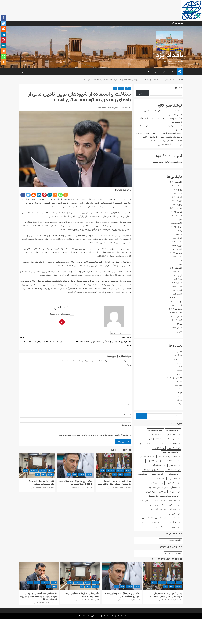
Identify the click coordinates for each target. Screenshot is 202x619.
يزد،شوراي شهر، (173, 483)
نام (129, 404)
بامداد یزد (169, 55)
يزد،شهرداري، (174, 478)
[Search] (21, 71)
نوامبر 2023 (176, 301)
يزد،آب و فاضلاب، (173, 439)
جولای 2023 (176, 316)
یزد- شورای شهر (174, 526)
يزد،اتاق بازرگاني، (155, 439)
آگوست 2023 (176, 312)
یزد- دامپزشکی (174, 513)
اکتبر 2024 (177, 260)
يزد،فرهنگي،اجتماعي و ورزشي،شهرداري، (164, 487)
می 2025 (178, 234)
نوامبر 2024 (176, 256)
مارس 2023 (176, 331)
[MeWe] (49, 195)
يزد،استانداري (145, 443)
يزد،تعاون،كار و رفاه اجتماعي (169, 456)
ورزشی (179, 400)
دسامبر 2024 (176, 253)
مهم (157, 72)
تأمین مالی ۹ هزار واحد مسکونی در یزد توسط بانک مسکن (38, 483)
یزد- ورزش (159, 526)
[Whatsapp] (60, 195)
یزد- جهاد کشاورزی (158, 509)
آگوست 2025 (176, 223)
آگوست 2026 (176, 182)
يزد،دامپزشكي (174, 465)
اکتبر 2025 (177, 215)
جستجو (178, 87)
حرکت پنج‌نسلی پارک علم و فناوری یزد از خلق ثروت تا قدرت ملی (75, 483)
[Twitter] (28, 195)
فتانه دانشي (124, 108)
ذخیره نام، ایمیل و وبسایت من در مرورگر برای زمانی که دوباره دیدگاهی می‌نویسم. (92, 435)
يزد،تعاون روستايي (146, 456)
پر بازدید (119, 471)
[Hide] (1, 67)
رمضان (179, 381)
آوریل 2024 (177, 282)
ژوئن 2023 (177, 320)
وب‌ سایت (126, 424)
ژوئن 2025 (177, 230)
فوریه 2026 (177, 200)
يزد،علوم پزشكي (157, 483)
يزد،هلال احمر (174, 500)
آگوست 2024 (176, 268)
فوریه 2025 (177, 245)
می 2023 (178, 324)
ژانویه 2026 (177, 204)
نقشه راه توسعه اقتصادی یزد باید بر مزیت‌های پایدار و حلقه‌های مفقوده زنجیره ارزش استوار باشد (38, 596)
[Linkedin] (39, 195)
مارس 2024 (177, 286)
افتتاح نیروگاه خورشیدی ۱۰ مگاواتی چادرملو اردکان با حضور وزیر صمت (103, 341)
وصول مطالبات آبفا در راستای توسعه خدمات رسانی (42, 339)
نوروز (180, 396)
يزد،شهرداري (142, 474)
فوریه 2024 (177, 290)
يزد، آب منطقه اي (155, 430)
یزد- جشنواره (175, 509)
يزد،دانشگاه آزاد (158, 465)
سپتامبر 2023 (175, 309)
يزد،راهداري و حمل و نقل (152, 469)
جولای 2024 (176, 271)
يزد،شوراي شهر (159, 478)
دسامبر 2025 (176, 208)
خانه (173, 72)
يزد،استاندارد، (160, 443)
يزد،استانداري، (174, 447)
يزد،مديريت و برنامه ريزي (120, 333)
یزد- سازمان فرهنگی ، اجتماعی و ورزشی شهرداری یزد (159, 518)
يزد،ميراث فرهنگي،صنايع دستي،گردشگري (163, 496)
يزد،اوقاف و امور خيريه (171, 452)
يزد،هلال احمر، (159, 500)
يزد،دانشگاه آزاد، (173, 469)
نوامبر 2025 (176, 212)
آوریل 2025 (177, 238)
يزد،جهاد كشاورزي (173, 461)
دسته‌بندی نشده (174, 377)
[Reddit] (33, 195)
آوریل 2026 (177, 197)
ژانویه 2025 (177, 249)
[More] (65, 195)
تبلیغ (179, 362)
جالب (179, 366)
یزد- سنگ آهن (174, 522)
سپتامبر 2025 (175, 219)
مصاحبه (148, 72)
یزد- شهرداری (143, 522)
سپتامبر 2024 (175, 264)
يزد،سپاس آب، (174, 474)
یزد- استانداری (174, 505)
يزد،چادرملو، (144, 500)
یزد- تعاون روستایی (156, 505)
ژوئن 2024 (177, 275)
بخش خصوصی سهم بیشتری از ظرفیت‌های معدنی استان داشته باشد (114, 483)
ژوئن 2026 (177, 189)
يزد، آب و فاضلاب (155, 434)
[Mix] (55, 195)
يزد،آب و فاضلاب (173, 434)
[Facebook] (22, 195)
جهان (179, 373)
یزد (115, 88)
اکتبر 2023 (177, 305)
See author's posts (72, 315)
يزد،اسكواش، (159, 447)
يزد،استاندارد (175, 443)
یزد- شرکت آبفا (158, 522)
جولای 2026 (177, 185)
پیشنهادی (111, 471)
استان (165, 72)
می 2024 (178, 279)
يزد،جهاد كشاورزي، (154, 461)
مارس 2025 (176, 241)
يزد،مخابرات (175, 491)
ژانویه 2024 (177, 294)
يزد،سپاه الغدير (158, 474)
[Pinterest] (44, 195)
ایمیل (127, 414)
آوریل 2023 (177, 327)
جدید (102, 471)
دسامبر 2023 (176, 297)
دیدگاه (127, 365)
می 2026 (178, 193)
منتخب (127, 474)
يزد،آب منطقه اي (173, 430)
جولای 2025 (176, 226)
